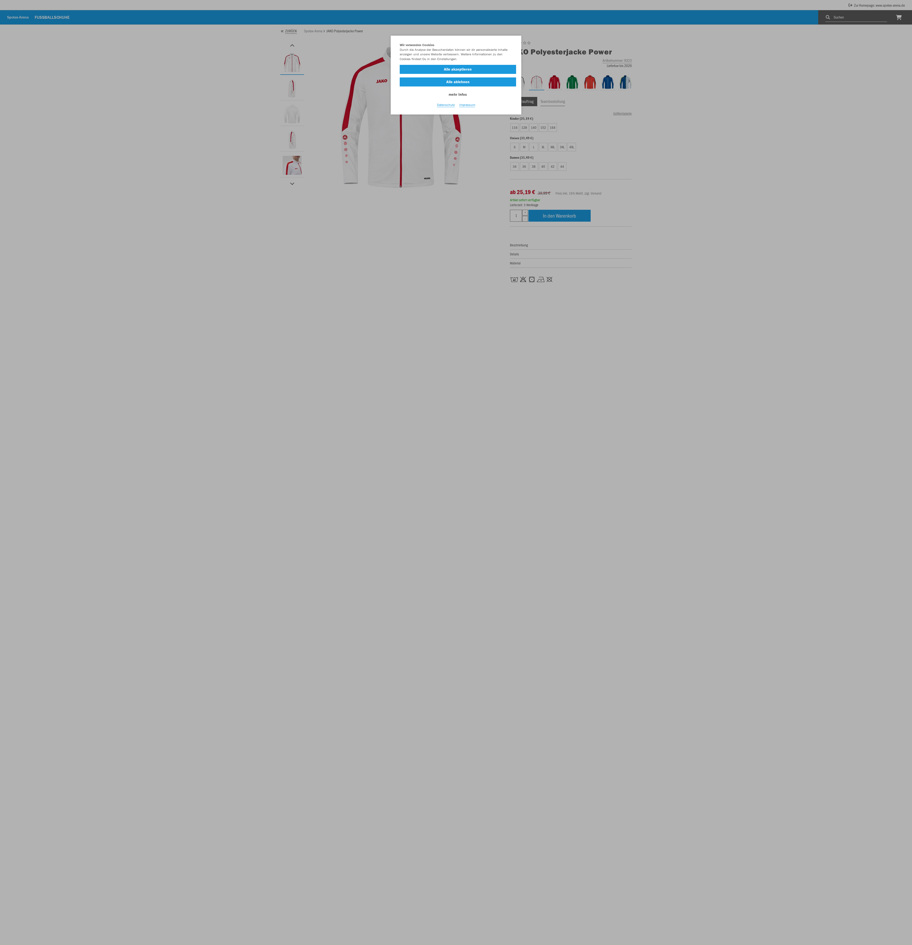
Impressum (467, 105)
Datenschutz (446, 105)
